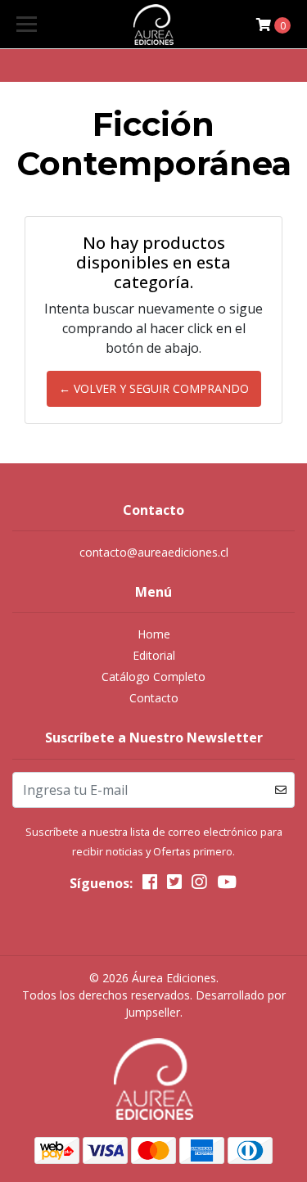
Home (154, 634)
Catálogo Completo (153, 676)
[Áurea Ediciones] (154, 24)
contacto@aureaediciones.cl (153, 552)
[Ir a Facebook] (149, 884)
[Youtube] (226, 884)
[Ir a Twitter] (174, 884)
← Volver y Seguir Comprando (154, 388)
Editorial (154, 655)
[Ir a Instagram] (199, 884)
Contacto (153, 698)
